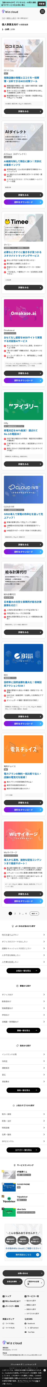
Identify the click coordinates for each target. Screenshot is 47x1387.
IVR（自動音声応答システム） (14, 426)
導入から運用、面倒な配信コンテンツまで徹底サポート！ (23, 861)
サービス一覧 (33, 1296)
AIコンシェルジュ (10, 333)
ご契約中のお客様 (33, 1282)
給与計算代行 (8, 597)
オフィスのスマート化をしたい (15, 941)
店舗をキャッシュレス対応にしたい (16, 948)
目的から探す (31, 1309)
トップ (8, 1296)
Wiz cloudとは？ (13, 1301)
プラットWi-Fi (15, 1364)
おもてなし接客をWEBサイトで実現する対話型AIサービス (23, 339)
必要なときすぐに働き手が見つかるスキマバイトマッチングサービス (23, 253)
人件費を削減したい (10, 962)
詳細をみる (23, 111)
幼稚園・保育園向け (10, 1021)
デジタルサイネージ (10, 855)
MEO (6, 73)
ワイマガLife (10, 1328)
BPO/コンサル (8, 1141)
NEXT (33, 914)
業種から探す (31, 1305)
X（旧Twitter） (34, 1328)
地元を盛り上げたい (10, 934)
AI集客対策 (7, 157)
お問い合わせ (23, 1273)
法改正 (4, 1061)
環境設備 (5, 1127)
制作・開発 (6, 1114)
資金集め (5, 1081)
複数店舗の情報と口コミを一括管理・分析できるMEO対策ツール (21, 79)
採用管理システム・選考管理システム (16, 248)
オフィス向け (7, 994)
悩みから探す (31, 1300)
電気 (5, 769)
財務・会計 (6, 1121)
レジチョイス (29, 1364)
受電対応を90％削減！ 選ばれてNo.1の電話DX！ (21, 432)
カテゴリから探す (33, 1313)
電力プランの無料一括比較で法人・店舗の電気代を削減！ (23, 775)
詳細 (40, 3)
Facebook (31, 1323)
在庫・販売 (6, 1134)
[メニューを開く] (42, 11)
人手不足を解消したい (11, 955)
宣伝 (4, 1074)
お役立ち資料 (12, 1281)
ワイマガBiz (10, 1323)
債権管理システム (10, 678)
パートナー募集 (12, 1306)
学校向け (5, 1015)
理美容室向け (7, 1008)
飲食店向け (6, 1001)
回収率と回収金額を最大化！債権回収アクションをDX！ (23, 683)
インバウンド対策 (9, 1054)
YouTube (31, 1332)
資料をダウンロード (23, 202)
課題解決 (5, 1068)
